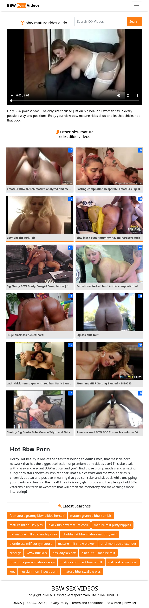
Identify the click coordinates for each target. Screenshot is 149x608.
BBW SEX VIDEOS (74, 588)
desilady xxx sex (64, 553)
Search (134, 21)
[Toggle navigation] (136, 5)
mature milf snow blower (76, 543)
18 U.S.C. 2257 (35, 603)
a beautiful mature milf (98, 553)
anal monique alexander (118, 543)
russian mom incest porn (39, 571)
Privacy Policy (58, 603)
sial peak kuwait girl (122, 562)
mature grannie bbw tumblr (90, 515)
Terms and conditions (87, 603)
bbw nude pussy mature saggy (32, 562)
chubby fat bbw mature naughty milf (90, 534)
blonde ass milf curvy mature (31, 543)
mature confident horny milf (81, 562)
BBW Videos (23, 5)
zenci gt (15, 553)
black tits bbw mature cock (68, 525)
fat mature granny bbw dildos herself (37, 515)
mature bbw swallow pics (82, 571)
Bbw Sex (130, 603)
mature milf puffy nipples (112, 525)
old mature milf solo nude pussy (33, 534)
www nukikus (37, 553)
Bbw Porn (114, 603)
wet (12, 571)
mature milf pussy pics (26, 525)
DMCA (17, 603)
